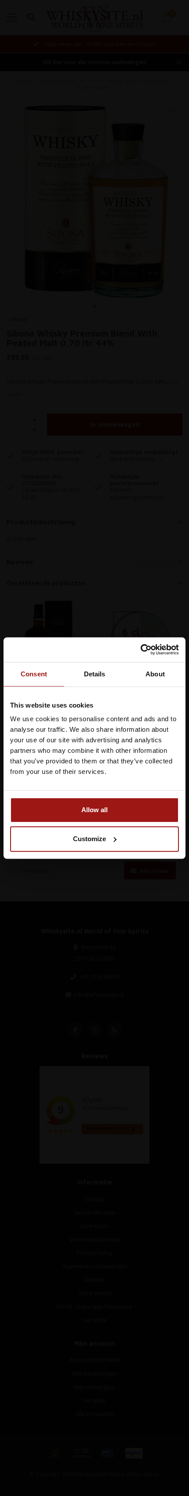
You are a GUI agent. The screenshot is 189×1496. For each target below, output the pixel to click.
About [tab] (155, 674)
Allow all (94, 809)
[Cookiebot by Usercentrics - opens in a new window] (140, 649)
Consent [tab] (34, 674)
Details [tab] (94, 674)
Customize (89, 838)
